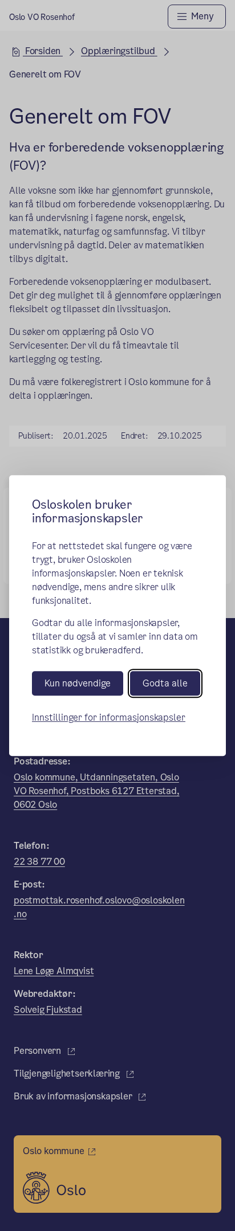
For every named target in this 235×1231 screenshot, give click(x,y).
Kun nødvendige (77, 683)
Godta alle (165, 683)
